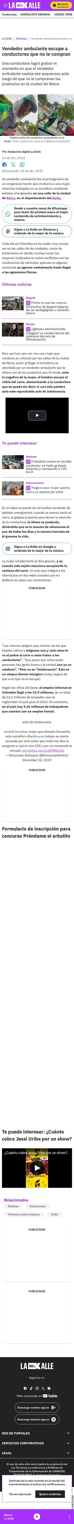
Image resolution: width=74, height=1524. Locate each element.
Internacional (34, 483)
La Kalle (7, 38)
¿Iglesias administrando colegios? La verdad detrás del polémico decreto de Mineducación (47, 334)
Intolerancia (38, 1206)
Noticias (21, 38)
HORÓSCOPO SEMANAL (35, 14)
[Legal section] (68, 1453)
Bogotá (30, 298)
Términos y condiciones (30, 1467)
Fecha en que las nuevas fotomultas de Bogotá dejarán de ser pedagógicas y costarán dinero (47, 308)
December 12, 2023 (37, 760)
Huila (54, 1214)
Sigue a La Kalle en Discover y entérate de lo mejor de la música (39, 231)
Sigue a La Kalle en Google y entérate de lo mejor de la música (39, 548)
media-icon (37, 1516)
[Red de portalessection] (68, 1433)
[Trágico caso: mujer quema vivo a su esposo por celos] (13, 488)
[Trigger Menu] (5, 5)
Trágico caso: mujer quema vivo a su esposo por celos (48, 490)
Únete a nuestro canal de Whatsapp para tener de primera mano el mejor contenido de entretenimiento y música (41, 214)
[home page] (28, 5)
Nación (30, 324)
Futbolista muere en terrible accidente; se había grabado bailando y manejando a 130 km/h (48, 466)
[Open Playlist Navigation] (69, 1517)
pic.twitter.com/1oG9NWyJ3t (43, 750)
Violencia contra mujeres (24, 1214)
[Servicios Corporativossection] (68, 1443)
